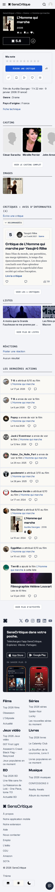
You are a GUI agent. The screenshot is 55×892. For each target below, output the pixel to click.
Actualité (8, 723)
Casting (8, 122)
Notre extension (12, 824)
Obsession (8, 712)
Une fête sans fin (12, 780)
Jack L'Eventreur (21, 435)
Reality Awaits (36, 789)
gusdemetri (17, 472)
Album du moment (39, 795)
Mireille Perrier (31, 154)
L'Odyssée (8, 718)
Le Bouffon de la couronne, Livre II (39, 751)
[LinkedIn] (44, 621)
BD (5, 770)
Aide (5, 829)
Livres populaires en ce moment (40, 761)
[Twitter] (21, 621)
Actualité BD (10, 796)
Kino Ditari (17, 509)
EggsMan (16, 547)
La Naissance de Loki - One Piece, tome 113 (12, 789)
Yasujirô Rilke (30, 233)
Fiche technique (12, 109)
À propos (8, 813)
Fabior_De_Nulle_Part (23, 454)
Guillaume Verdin (20, 491)
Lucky (32, 716)
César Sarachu (12, 154)
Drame (26, 13)
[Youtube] (50, 621)
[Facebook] (27, 621)
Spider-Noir (35, 711)
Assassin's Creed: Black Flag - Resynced (12, 752)
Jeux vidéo (12, 730)
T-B (13, 380)
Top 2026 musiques (40, 777)
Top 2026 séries (38, 706)
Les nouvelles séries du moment (40, 722)
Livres (34, 730)
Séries (34, 701)
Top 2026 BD (10, 775)
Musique (35, 770)
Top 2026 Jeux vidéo (11, 738)
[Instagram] (32, 621)
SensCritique (8, 13)
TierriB (15, 566)
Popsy (14, 417)
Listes (8, 300)
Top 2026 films (11, 707)
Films (18, 13)
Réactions (10, 346)
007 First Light (11, 744)
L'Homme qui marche (40, 13)
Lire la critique (13, 275)
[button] (50, 4)
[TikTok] (38, 621)
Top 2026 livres (37, 737)
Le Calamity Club (38, 743)
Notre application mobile (16, 819)
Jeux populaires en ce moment (13, 762)
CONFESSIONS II (38, 783)
